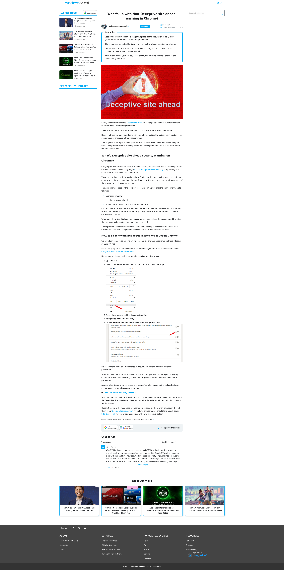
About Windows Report (68, 541)
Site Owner (145, 26)
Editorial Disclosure (109, 545)
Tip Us (61, 550)
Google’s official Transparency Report (117, 251)
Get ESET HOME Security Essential (120, 393)
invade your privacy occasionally (148, 169)
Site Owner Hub (108, 414)
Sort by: (165, 442)
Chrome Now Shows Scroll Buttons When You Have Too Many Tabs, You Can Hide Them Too (121, 510)
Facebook (73, 528)
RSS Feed (190, 541)
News (146, 541)
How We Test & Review (111, 550)
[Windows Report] (77, 3)
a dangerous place (134, 123)
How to (146, 550)
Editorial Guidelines (109, 541)
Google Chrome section (122, 411)
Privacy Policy (191, 550)
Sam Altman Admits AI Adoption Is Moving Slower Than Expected (79, 509)
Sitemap (189, 545)
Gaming (147, 554)
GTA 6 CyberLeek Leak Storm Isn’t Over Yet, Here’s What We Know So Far (205, 509)
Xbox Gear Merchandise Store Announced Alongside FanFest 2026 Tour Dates (163, 510)
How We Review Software (112, 554)
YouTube (85, 528)
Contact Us (63, 545)
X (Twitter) (79, 528)
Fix (145, 545)
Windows (147, 558)
